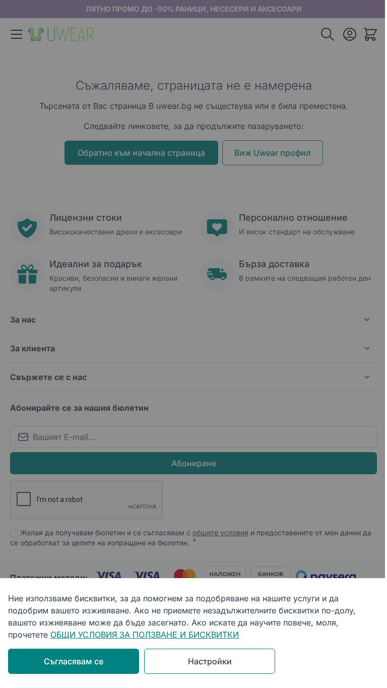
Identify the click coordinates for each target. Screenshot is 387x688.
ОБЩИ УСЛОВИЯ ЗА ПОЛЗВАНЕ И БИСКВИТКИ (144, 635)
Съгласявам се (73, 661)
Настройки (210, 661)
